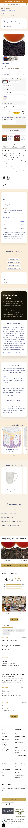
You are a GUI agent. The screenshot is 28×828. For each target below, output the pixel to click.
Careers (17, 780)
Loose (16, 82)
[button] (14, 584)
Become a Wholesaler (20, 767)
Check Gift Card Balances (19, 776)
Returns (17, 739)
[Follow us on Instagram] (9, 804)
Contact (17, 772)
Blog (3, 775)
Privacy (13, 821)
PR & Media (18, 769)
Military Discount (6, 778)
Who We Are (5, 764)
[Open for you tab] (3, 825)
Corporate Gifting (19, 745)
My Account (18, 734)
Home (2, 8)
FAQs (16, 748)
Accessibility (19, 821)
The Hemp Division (7, 750)
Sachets (5, 82)
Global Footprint (6, 769)
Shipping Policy (19, 742)
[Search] (4, 4)
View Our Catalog (20, 764)
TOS (9, 821)
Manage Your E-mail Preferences (20, 751)
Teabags (11, 82)
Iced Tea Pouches (7, 85)
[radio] (14, 107)
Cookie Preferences (7, 823)
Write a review (14, 620)
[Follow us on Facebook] (3, 804)
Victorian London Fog (8, 560)
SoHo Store (4, 736)
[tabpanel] (14, 674)
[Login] (23, 4)
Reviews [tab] (7, 626)
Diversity (4, 772)
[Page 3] (13, 455)
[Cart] (25, 4)
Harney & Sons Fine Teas (12, 819)
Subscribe (14, 799)
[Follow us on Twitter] (6, 804)
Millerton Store (5, 739)
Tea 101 (4, 742)
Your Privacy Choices (20, 755)
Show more (14, 716)
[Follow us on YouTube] (12, 804)
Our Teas (4, 734)
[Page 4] (14, 455)
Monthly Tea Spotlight (5, 746)
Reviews (4, 767)
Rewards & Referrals (20, 736)
